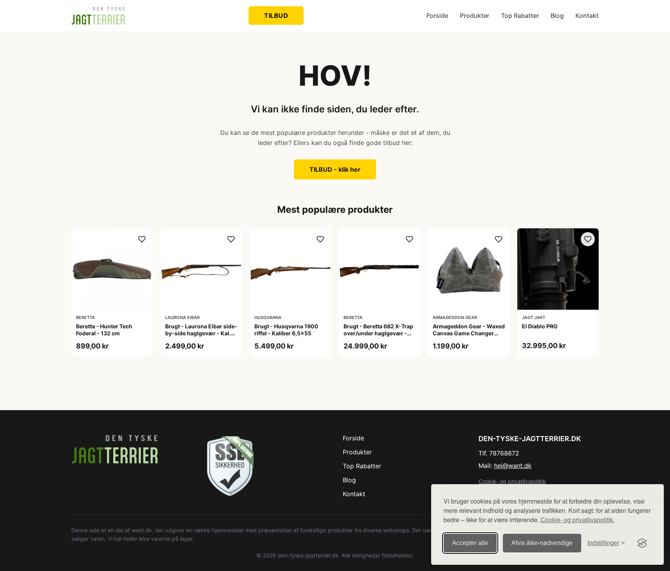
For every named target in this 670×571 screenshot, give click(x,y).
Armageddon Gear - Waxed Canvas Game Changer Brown (469, 333)
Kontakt (587, 15)
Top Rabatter (520, 15)
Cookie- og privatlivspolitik (512, 481)
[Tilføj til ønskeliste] (142, 239)
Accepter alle (470, 543)
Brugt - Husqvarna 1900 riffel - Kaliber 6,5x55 (286, 329)
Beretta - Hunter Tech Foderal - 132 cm (104, 329)
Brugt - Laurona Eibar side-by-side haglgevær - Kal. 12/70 (201, 333)
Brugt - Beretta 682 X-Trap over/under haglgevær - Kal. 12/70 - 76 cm (378, 333)
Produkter (474, 15)
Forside (437, 15)
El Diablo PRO (540, 326)
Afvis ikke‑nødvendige (542, 543)
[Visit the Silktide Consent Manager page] (642, 543)
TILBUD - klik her (335, 169)
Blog (557, 15)
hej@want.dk (513, 465)
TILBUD (276, 15)
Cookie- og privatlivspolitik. (577, 519)
